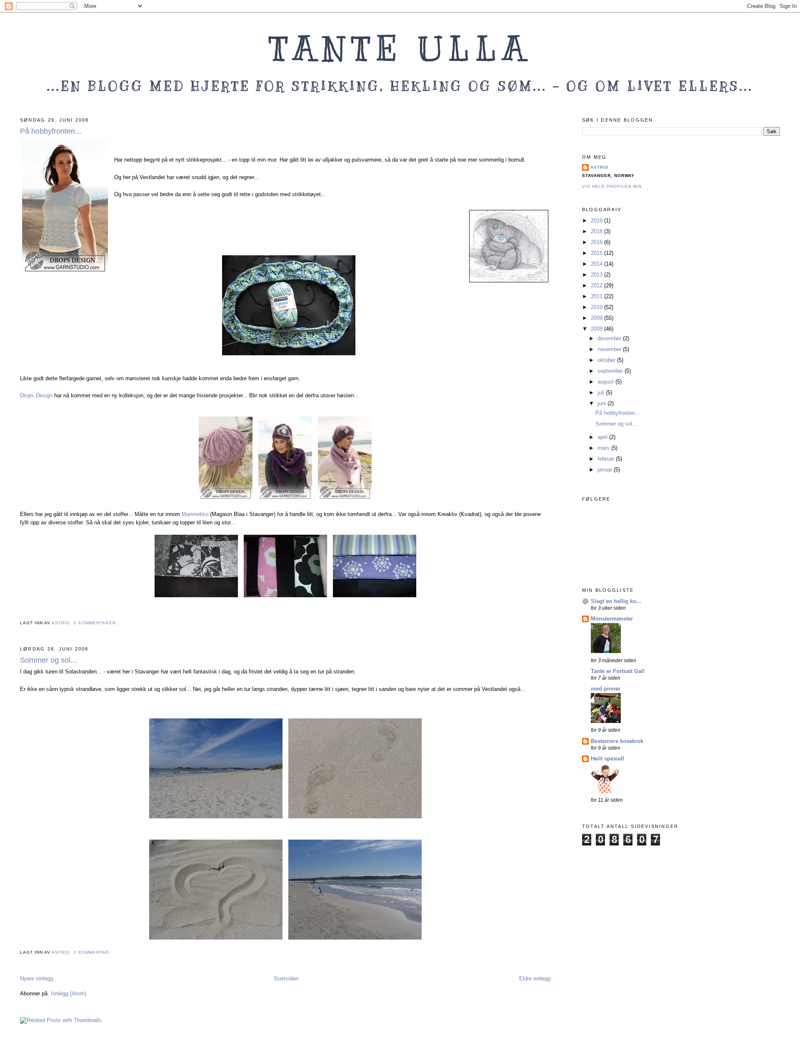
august (606, 382)
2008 (597, 329)
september (611, 371)
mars (604, 448)
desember (610, 338)
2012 (597, 285)
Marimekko (195, 514)
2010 (597, 307)
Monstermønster (612, 619)
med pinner (605, 689)
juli (602, 392)
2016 (597, 242)
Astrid (599, 167)
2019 (597, 220)
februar (607, 459)
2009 (597, 318)
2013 (597, 275)
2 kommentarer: (96, 623)
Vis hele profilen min (612, 186)
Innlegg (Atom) (68, 993)
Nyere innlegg (36, 978)
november (610, 349)
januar (606, 469)
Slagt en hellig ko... (616, 601)
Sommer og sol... (48, 660)
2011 (597, 296)
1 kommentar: (93, 952)
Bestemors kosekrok (617, 741)
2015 (597, 253)
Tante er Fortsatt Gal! (618, 671)
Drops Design (37, 395)
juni (603, 403)
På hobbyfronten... (50, 131)
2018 (597, 231)
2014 (597, 264)
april (603, 437)
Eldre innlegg (534, 978)
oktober (607, 360)
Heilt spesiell (607, 758)
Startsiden (286, 978)
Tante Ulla (400, 49)
